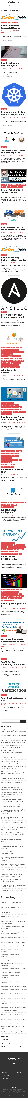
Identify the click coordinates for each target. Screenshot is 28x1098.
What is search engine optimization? (11, 907)
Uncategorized (13, 22)
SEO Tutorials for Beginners (9, 1011)
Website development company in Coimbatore (11, 994)
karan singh (22, 68)
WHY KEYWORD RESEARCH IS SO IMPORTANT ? (9, 559)
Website (17, 367)
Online (4, 187)
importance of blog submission (11, 356)
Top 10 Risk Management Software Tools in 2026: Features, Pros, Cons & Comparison (13, 741)
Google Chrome (6, 458)
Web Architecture (13, 365)
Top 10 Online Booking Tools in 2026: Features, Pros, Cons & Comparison (11, 746)
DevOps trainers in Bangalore (17, 184)
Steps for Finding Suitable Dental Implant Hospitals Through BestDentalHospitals (13, 778)
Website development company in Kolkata (13, 1023)
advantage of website (8, 347)
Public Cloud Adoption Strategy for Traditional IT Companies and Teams (12, 870)
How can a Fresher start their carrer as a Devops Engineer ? (13, 229)
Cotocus (14, 2)
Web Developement (7, 367)
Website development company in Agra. (13, 969)
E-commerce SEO (18, 352)
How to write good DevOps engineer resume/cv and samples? (14, 65)
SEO (20, 358)
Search (23, 721)
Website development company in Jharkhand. (11, 955)
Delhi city (4, 403)
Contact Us (5, 1075)
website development (8, 464)
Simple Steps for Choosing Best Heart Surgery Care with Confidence (12, 891)
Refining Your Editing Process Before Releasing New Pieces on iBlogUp (11, 875)
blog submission (19, 545)
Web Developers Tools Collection (11, 960)
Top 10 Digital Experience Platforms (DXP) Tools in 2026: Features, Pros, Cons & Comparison (13, 811)
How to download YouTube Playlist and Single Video (12, 927)
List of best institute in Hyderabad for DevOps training (12, 642)
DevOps (4, 22)
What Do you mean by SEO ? (12, 470)
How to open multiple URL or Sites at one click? (13, 1027)
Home (4, 1069)
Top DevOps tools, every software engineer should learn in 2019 (13, 152)
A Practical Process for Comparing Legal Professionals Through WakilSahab (13, 772)
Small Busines (6, 360)
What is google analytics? (8, 371)
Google (16, 456)
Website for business (19, 411)
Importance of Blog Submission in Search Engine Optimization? (13, 922)
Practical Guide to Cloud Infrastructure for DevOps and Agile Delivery (13, 767)
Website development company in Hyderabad (11, 1015)
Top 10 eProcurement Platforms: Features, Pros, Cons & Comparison (13, 736)
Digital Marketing (6, 352)
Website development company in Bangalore (11, 982)
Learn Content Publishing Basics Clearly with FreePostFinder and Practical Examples (12, 858)
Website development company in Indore (13, 1007)
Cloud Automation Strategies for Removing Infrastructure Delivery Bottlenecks (13, 865)
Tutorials (19, 187)
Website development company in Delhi (13, 998)
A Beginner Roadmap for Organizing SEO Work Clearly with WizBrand (13, 828)
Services (4, 1072)
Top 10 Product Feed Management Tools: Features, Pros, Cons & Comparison (13, 751)
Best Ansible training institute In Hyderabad (12, 316)
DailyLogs (5, 1079)
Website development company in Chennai (14, 990)
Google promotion (7, 354)
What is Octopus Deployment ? (9, 511)
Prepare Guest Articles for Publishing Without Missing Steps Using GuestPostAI (13, 833)
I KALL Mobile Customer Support (10, 972)
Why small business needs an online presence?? (11, 917)
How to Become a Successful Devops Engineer (10, 28)
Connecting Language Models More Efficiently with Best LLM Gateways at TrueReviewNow (12, 794)
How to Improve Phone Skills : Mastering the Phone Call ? (12, 419)
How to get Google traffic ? (13, 604)
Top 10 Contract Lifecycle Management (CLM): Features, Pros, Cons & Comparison (13, 757)
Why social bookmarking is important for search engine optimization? (13, 933)
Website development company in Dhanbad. (11, 950)
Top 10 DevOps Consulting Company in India (13, 664)
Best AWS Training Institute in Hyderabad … (13, 258)
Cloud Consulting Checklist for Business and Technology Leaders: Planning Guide (14, 823)
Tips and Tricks (16, 363)
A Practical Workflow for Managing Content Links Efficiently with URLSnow (14, 853)
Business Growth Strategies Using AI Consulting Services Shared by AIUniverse (13, 800)
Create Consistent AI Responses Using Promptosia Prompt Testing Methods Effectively (12, 846)
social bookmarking (17, 360)
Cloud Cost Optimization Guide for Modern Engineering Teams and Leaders (13, 806)
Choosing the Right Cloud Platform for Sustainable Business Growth (12, 818)
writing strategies (6, 414)
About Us (19, 1072)
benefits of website (7, 545)
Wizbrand (22, 1091)
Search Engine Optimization (9, 358)
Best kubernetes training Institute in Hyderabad (13, 113)
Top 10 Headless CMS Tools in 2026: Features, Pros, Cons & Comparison (11, 762)
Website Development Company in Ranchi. (13, 942)
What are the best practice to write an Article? (12, 938)
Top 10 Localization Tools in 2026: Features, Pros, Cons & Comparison (13, 886)
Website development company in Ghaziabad (11, 1003)
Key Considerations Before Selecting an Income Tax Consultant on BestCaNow (12, 783)
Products (19, 1069)
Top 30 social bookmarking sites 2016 (12, 1032)
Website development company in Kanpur (13, 1019)
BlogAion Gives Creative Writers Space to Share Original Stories (13, 880)
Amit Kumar (22, 375)
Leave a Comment (7, 40)
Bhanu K (21, 195)
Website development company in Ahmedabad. (11, 976)
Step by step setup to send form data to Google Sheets (13, 912)
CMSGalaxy (13, 1089)
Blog (17, 1075)
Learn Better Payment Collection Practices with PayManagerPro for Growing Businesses (13, 839)
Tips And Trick (11, 187)
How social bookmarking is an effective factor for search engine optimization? (12, 903)
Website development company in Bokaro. (13, 946)
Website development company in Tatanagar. (11, 964)
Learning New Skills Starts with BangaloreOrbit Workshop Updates (11, 788)
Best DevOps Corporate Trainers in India (13, 191)
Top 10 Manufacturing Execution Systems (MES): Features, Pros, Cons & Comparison (13, 731)
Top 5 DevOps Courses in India (13, 699)
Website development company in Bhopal (13, 986)
